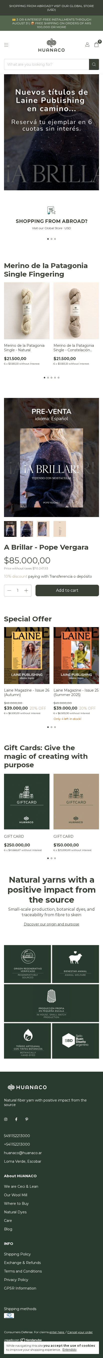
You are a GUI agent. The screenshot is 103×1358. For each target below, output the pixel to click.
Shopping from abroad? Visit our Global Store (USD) (51, 8)
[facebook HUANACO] (16, 1119)
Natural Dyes (15, 1212)
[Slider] (51, 132)
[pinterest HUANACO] (26, 1119)
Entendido (69, 1349)
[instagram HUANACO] (6, 1119)
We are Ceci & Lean (21, 1186)
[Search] (94, 64)
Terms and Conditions (23, 1271)
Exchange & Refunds (22, 1262)
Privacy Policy (16, 1280)
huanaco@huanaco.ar (23, 1153)
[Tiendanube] (23, 1341)
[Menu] (6, 45)
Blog (8, 1229)
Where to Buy (16, 1203)
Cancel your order (80, 1332)
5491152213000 (17, 1136)
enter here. (57, 1332)
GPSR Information (20, 1288)
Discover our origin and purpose (51, 924)
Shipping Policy (17, 1254)
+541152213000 (17, 1144)
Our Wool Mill (15, 1195)
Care (8, 1220)
